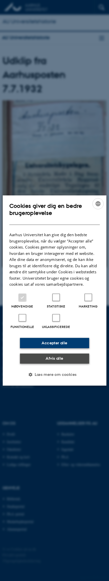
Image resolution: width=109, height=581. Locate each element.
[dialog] (54, 291)
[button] (54, 374)
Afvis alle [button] (54, 358)
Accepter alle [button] (54, 343)
